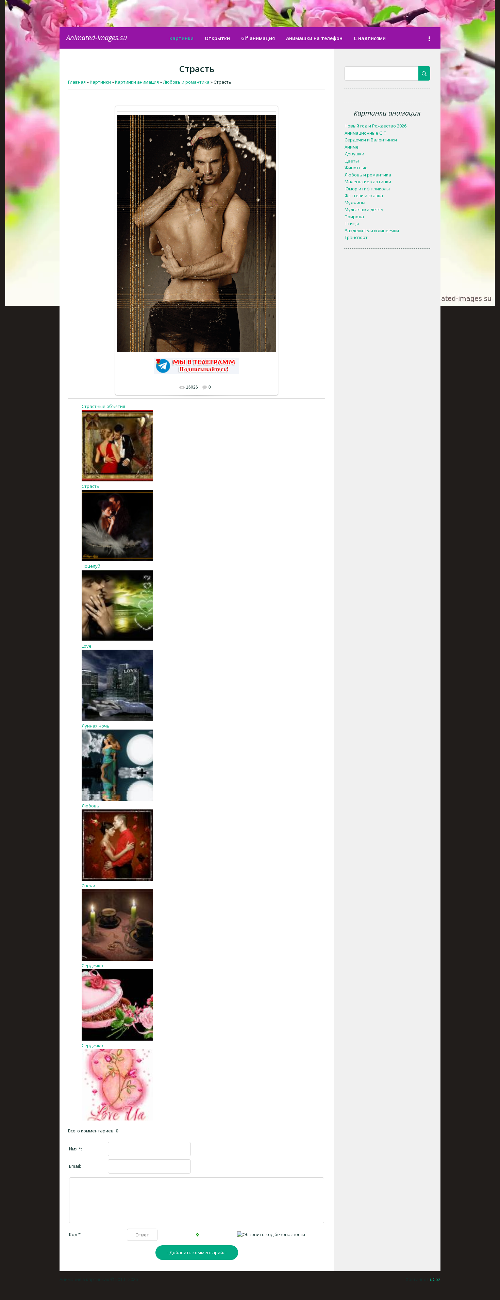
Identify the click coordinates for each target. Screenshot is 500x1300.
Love (86, 646)
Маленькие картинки (368, 181)
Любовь (90, 806)
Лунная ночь (96, 726)
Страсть (90, 486)
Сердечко (92, 965)
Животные (356, 168)
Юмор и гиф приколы (367, 189)
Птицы (352, 223)
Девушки (354, 154)
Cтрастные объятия (103, 406)
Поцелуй (91, 566)
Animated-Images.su (96, 37)
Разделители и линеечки (372, 230)
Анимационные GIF (365, 133)
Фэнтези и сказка (364, 195)
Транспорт (356, 237)
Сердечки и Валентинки (371, 140)
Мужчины (355, 203)
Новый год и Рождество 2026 (375, 126)
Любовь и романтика (368, 175)
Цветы (352, 161)
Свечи (88, 886)
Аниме (352, 147)
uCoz (435, 1279)
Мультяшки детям (364, 209)
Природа (354, 216)
